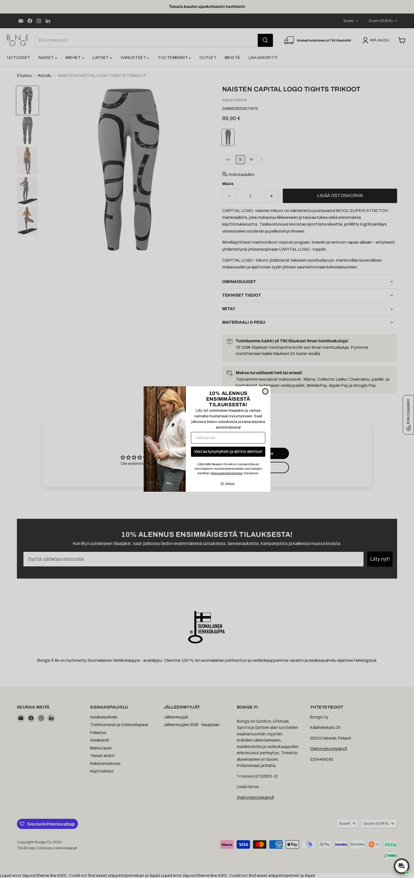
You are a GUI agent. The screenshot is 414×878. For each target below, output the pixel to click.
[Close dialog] (265, 391)
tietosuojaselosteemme (226, 473)
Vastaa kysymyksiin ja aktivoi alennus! (228, 451)
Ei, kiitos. (228, 484)
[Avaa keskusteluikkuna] (401, 866)
